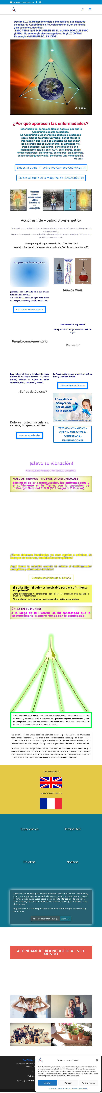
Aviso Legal (83, 1088)
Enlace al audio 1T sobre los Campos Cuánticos (49, 167)
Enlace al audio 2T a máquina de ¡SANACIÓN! (49, 178)
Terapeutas (72, 829)
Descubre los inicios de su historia (51, 577)
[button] (97, 1060)
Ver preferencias (89, 1083)
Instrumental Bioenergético (29, 309)
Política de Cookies (55, 1088)
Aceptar (47, 1083)
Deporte (71, 1021)
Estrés (30, 1021)
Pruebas (29, 862)
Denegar (68, 1083)
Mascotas (31, 1049)
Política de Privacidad (70, 1088)
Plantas (71, 1049)
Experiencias (29, 829)
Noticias (72, 862)
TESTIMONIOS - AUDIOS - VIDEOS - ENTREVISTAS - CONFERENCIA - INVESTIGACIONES (72, 434)
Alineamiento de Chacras (72, 385)
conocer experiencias (29, 435)
